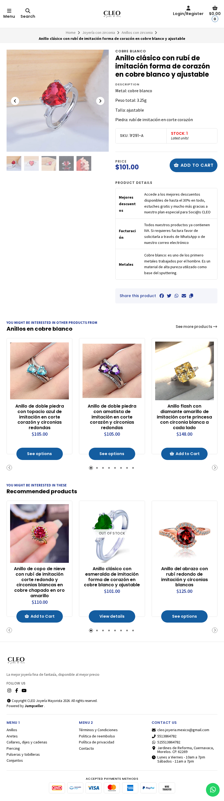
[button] (191, 296)
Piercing (13, 748)
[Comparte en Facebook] (161, 296)
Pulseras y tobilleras (23, 754)
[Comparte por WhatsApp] (176, 296)
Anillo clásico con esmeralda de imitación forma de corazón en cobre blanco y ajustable (112, 577)
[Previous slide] (15, 101)
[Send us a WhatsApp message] (213, 790)
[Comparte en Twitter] (169, 296)
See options (39, 453)
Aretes (12, 736)
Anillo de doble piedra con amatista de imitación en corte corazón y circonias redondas (112, 417)
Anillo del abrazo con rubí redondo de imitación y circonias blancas (184, 577)
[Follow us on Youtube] (24, 690)
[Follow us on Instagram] (9, 690)
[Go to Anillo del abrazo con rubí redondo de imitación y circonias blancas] (184, 533)
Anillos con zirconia (137, 32)
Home (71, 32)
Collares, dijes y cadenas (27, 742)
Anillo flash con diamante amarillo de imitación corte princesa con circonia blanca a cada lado (184, 417)
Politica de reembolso (97, 736)
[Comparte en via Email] (184, 296)
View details (112, 616)
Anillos (12, 730)
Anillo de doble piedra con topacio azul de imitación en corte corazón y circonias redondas (39, 417)
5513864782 (166, 736)
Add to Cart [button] (188, 453)
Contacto (86, 748)
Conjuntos (15, 760)
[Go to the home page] (112, 13)
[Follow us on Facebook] (16, 690)
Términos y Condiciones (98, 730)
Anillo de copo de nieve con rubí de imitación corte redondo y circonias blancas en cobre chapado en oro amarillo (39, 582)
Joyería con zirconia (98, 32)
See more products (194, 326)
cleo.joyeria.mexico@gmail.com (183, 730)
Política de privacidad (96, 742)
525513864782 (168, 742)
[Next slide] (100, 101)
